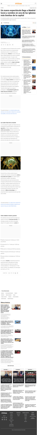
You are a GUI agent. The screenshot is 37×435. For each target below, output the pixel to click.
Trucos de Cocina (12, 5)
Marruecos (17, 5)
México (11, 421)
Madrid (16, 293)
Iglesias (2, 293)
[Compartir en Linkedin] (8, 45)
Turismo (9, 296)
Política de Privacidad (33, 416)
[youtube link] (2, 419)
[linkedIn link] (6, 419)
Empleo (18, 415)
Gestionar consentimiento (33, 418)
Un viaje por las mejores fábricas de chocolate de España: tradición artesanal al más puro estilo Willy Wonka (10, 204)
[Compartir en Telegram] (10, 45)
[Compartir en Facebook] (4, 45)
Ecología (26, 5)
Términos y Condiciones (32, 414)
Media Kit (25, 421)
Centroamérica (11, 424)
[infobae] (18, 3)
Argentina (11, 415)
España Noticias (10, 298)
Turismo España (15, 296)
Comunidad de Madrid (9, 293)
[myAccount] (35, 3)
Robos (29, 5)
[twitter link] (4, 417)
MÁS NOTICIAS (11, 365)
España (2, 7)
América (11, 414)
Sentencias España (22, 5)
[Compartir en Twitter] (6, 45)
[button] (1, 3)
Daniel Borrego (6, 22)
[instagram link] (6, 417)
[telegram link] (4, 419)
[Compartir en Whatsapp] (1, 45)
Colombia (11, 417)
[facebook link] (2, 417)
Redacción (18, 414)
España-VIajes (3, 298)
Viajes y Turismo (4, 296)
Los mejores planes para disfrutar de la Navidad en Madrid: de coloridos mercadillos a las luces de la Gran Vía (10, 112)
